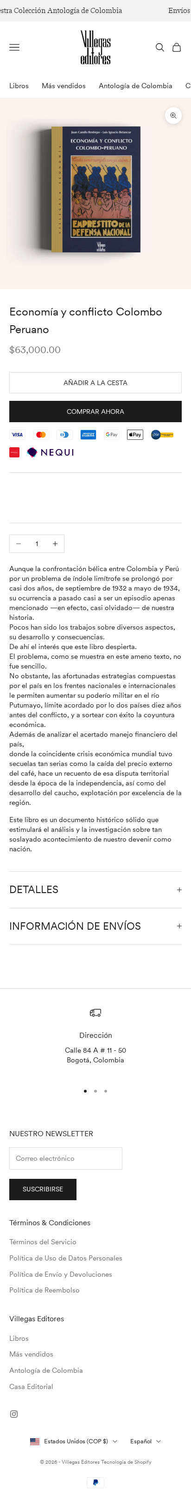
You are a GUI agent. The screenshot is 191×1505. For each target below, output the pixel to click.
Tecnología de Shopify (126, 1462)
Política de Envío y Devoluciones (60, 1274)
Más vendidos (64, 86)
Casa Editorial (31, 1387)
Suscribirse (43, 1189)
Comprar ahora (95, 411)
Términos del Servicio (42, 1242)
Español (141, 1441)
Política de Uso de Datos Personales (65, 1258)
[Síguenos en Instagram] (14, 1414)
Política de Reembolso (44, 1290)
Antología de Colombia (135, 86)
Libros (19, 86)
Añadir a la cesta (95, 382)
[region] (95, 1041)
